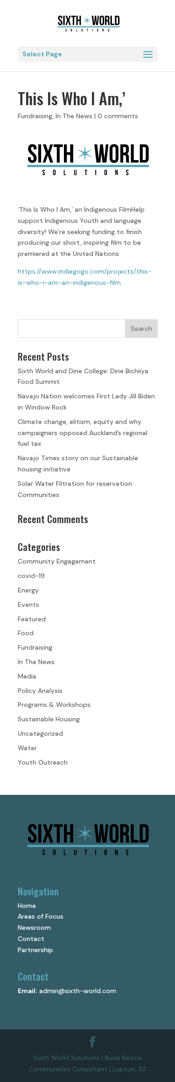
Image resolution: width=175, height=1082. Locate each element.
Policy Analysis (40, 690)
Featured (32, 619)
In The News (74, 116)
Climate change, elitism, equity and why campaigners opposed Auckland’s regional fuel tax (82, 432)
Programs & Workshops (54, 704)
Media (27, 676)
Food (26, 633)
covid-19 (31, 575)
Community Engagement (57, 561)
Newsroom (34, 927)
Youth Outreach (43, 762)
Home (27, 905)
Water (27, 748)
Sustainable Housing (49, 719)
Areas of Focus (40, 916)
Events (28, 604)
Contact (31, 938)
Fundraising (35, 116)
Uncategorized (40, 733)
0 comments (118, 116)
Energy (28, 590)
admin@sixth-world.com (77, 991)
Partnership (35, 950)
